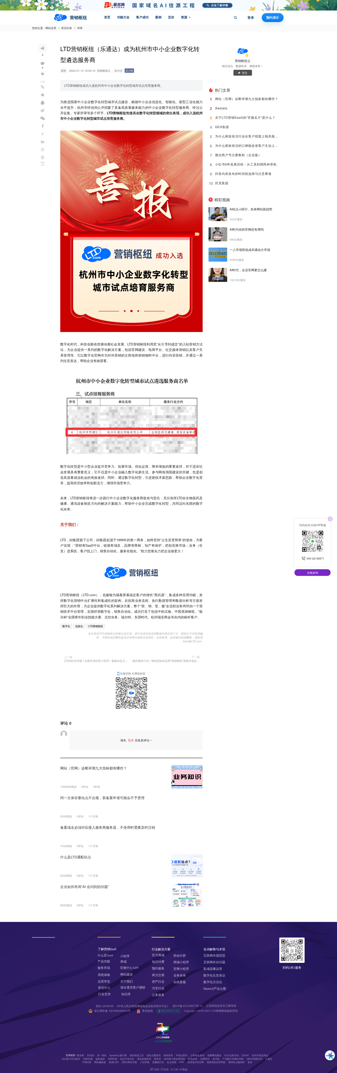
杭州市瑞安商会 (260, 1055)
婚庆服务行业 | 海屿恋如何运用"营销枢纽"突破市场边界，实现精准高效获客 (166, 661)
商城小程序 (181, 962)
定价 (171, 17)
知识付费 (158, 961)
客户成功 (142, 17)
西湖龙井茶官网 (195, 1062)
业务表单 (179, 975)
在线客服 (179, 982)
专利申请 (112, 1058)
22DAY (245, 1055)
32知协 (90, 1055)
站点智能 (171, 1062)
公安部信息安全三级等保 (221, 1005)
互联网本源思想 (214, 955)
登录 (250, 17)
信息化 (79, 626)
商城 (123, 961)
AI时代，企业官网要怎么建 (248, 270)
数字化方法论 (212, 982)
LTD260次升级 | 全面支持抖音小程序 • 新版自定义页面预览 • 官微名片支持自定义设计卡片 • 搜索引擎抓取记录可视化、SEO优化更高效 (97, 661)
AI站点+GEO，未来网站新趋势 (251, 209)
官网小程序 (181, 968)
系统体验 (104, 975)
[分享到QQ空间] (42, 95)
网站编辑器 (100, 1062)
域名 (117, 545)
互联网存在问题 (214, 962)
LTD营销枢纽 (95, 626)
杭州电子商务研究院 (174, 1058)
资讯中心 (104, 987)
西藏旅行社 (158, 1062)
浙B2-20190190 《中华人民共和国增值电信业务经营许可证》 (133, 1006)
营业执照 (147, 1010)
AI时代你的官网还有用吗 (247, 229)
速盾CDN (114, 1062)
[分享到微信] (42, 118)
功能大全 (123, 17)
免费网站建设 (214, 1055)
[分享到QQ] (42, 103)
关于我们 (126, 981)
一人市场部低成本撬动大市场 (250, 250)
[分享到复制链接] (42, 87)
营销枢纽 (119, 113)
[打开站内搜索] (235, 17)
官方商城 (158, 955)
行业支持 (104, 994)
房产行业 (158, 981)
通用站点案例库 (236, 1062)
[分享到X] (42, 134)
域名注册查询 (154, 1055)
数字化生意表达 (214, 975)
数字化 (66, 626)
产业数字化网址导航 (233, 1058)
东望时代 (205, 1058)
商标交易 (88, 1058)
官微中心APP (129, 967)
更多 (250, 1062)
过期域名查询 (197, 1055)
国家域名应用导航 (216, 1062)
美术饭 (216, 1058)
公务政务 (158, 995)
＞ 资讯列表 (65, 28)
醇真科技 (192, 1058)
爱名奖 (157, 1058)
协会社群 (179, 955)
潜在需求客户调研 (133, 987)
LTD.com (89, 594)
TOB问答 (86, 1062)
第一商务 (101, 1055)
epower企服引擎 (118, 1055)
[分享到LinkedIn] (42, 142)
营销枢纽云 (242, 60)
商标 (137, 545)
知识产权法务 (127, 1058)
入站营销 (144, 1062)
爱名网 (80, 1055)
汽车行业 (158, 988)
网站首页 (50, 28)
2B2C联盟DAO (254, 1058)
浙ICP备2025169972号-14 (187, 1006)
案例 (158, 17)
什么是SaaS (105, 955)
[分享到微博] (42, 110)
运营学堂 (104, 981)
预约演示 (272, 17)
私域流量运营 (212, 968)
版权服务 (100, 1058)
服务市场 (104, 967)
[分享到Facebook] (42, 126)
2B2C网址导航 (129, 1062)
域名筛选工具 (137, 1055)
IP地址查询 (181, 1055)
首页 (107, 17)
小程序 (124, 956)
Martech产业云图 (214, 988)
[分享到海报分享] (42, 157)
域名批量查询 (144, 1058)
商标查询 (168, 1055)
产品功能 (104, 961)
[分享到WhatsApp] (42, 149)
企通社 (268, 1058)
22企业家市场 (231, 1055)
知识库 (126, 994)
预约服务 (158, 968)
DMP (181, 1062)
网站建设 (126, 974)
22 (71, 539)
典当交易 (158, 975)
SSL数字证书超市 (71, 1058)
